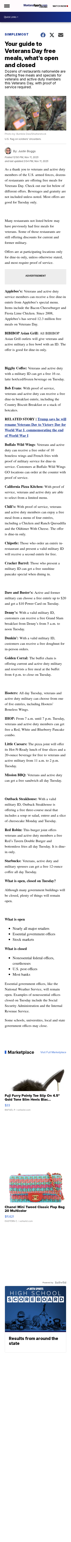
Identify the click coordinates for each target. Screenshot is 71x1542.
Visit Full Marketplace (53, 1052)
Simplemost (17, 34)
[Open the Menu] (6, 6)
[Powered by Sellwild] (60, 1282)
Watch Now (59, 6)
